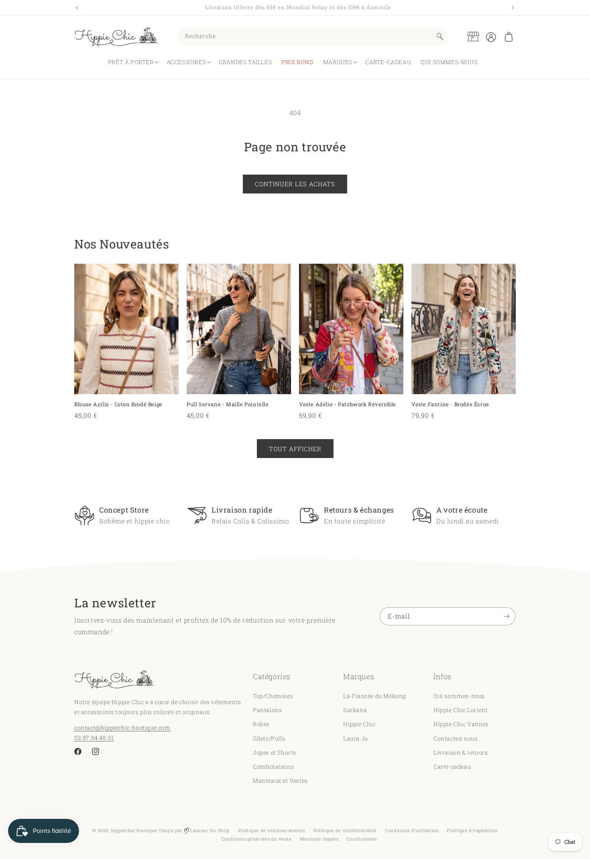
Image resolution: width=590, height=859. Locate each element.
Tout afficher (295, 448)
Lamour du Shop (209, 830)
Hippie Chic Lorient (460, 710)
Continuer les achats (295, 184)
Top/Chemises (273, 696)
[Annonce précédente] (77, 7)
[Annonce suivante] (513, 7)
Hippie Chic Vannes (461, 724)
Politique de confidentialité (345, 830)
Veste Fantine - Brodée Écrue (450, 404)
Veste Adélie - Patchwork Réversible (347, 404)
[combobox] (313, 37)
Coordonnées (361, 839)
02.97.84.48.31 (94, 737)
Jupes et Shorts (274, 752)
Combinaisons (273, 766)
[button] (508, 36)
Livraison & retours (460, 752)
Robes (261, 724)
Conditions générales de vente (256, 839)
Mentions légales (319, 839)
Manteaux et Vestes (280, 780)
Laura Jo (355, 738)
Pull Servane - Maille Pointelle (228, 404)
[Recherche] (440, 36)
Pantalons (267, 710)
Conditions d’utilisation (412, 830)
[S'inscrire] (506, 616)
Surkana (355, 710)
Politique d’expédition (472, 830)
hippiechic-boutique (134, 830)
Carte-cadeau (452, 766)
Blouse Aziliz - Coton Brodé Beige (118, 404)
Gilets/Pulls (269, 738)
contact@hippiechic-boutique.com (122, 727)
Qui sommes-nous (459, 696)
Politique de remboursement (271, 830)
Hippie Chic (359, 724)
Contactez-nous (455, 738)
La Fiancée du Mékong (374, 696)
